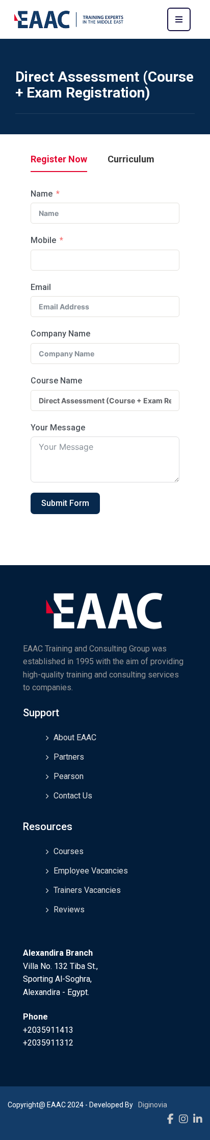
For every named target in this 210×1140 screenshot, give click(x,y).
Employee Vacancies (91, 871)
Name (41, 194)
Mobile (43, 240)
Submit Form (65, 503)
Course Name (56, 380)
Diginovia (152, 1105)
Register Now (59, 159)
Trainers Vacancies (87, 890)
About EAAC (75, 737)
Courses (69, 851)
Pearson (69, 776)
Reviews (69, 909)
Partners (69, 757)
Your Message (58, 427)
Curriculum (131, 159)
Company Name (60, 333)
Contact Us (73, 796)
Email (41, 287)
